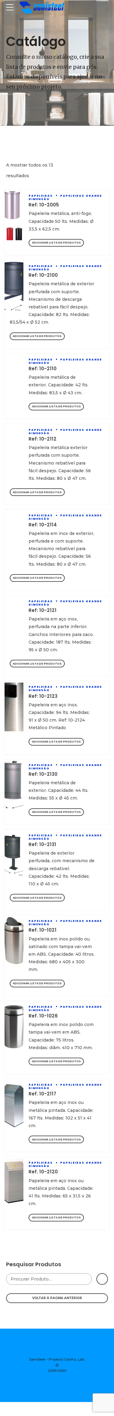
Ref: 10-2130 (43, 774)
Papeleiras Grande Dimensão (65, 197)
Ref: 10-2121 (43, 610)
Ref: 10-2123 (43, 696)
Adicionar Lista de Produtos (56, 242)
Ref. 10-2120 (43, 1171)
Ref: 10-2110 (43, 368)
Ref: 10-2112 (43, 439)
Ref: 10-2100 (43, 275)
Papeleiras (41, 196)
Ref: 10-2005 (44, 205)
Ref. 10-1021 (43, 930)
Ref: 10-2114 (43, 525)
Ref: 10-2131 (42, 844)
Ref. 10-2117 (42, 1094)
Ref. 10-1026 (43, 1016)
